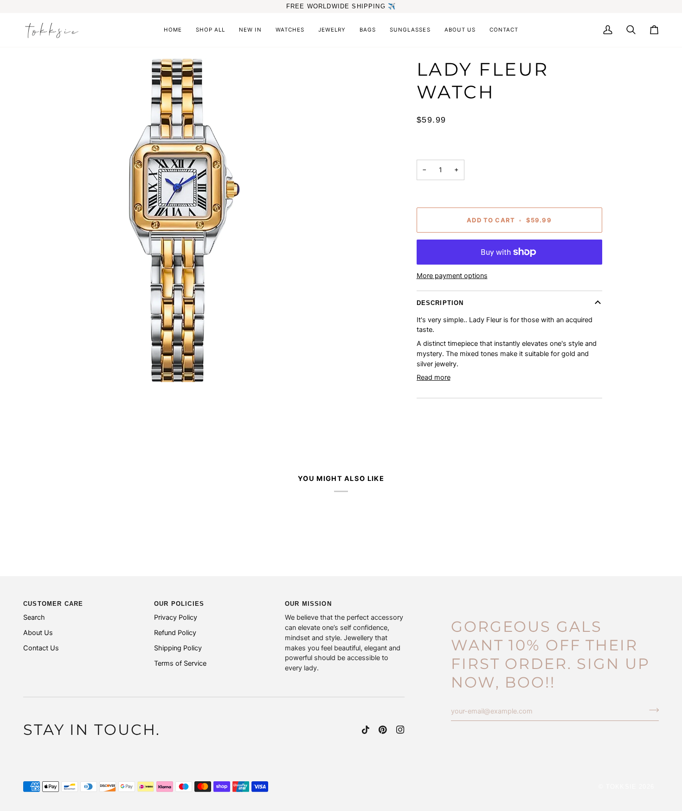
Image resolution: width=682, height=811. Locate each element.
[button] (332, 30)
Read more (433, 377)
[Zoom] (184, 220)
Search (34, 617)
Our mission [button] (308, 603)
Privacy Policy (175, 617)
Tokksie (621, 786)
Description (440, 302)
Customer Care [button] (53, 603)
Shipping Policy (178, 648)
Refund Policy (175, 633)
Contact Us (41, 648)
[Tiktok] (365, 730)
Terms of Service (180, 663)
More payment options (452, 276)
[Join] (651, 710)
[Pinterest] (383, 730)
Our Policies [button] (179, 603)
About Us (38, 633)
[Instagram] (400, 730)
